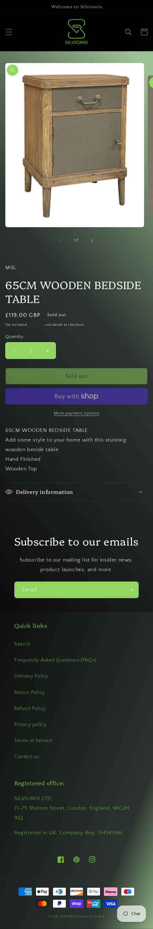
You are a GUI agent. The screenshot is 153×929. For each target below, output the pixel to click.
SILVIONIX (67, 916)
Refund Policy (30, 708)
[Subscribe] (130, 589)
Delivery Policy (31, 676)
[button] (9, 32)
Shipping (36, 325)
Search (22, 644)
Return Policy (29, 692)
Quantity (14, 336)
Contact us (26, 757)
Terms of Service (33, 740)
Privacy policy (30, 724)
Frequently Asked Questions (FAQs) (55, 660)
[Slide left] (61, 241)
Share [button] (20, 253)
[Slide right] (92, 241)
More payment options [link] (77, 413)
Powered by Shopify (90, 916)
